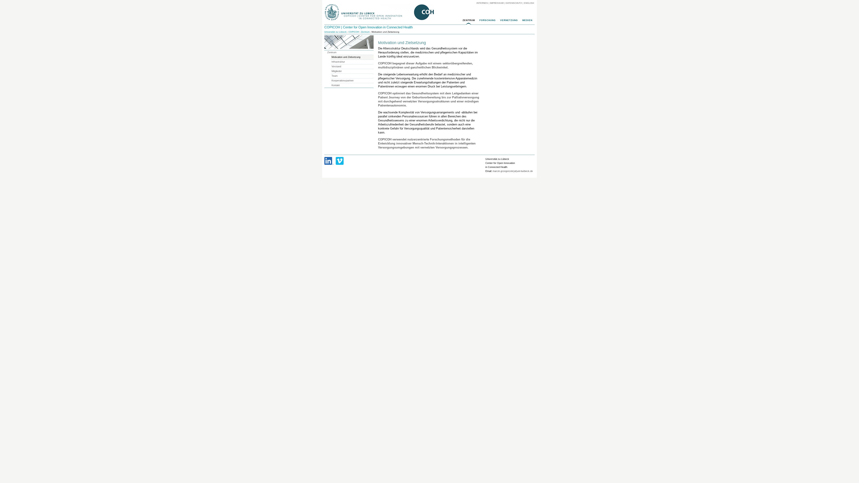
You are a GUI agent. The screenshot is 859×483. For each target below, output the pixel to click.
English (529, 3)
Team (335, 75)
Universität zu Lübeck (335, 32)
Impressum (497, 3)
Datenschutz (514, 3)
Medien (527, 20)
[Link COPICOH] (329, 161)
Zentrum (469, 20)
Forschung (487, 20)
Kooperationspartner (343, 80)
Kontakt (336, 85)
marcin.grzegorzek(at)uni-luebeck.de (513, 171)
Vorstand (336, 66)
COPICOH (354, 32)
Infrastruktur (338, 61)
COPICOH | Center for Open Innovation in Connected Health (368, 27)
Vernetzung (509, 20)
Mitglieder (337, 71)
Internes (482, 3)
